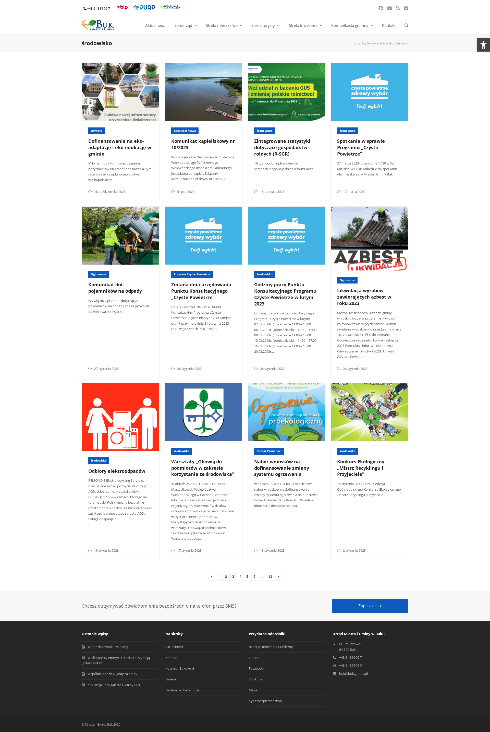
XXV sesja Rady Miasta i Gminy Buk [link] (114, 684)
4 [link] (241, 576)
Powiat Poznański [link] (269, 451)
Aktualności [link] (174, 646)
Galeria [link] (170, 679)
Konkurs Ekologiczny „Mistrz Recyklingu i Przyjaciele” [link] (360, 467)
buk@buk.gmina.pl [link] (353, 673)
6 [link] (255, 576)
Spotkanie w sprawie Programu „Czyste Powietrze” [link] (361, 147)
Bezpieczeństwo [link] (185, 131)
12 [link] (271, 576)
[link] (483, 45)
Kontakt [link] (171, 657)
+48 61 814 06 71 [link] (99, 8)
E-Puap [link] (254, 657)
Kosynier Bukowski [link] (179, 668)
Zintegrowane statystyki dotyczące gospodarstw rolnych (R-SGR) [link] (282, 147)
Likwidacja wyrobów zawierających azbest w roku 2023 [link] (364, 296)
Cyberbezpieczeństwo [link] (265, 701)
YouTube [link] (255, 679)
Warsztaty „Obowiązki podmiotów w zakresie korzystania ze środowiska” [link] (202, 467)
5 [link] (248, 576)
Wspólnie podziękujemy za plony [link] (112, 673)
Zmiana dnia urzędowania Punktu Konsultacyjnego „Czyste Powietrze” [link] (201, 290)
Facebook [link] (256, 668)
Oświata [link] (96, 131)
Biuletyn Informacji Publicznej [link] (271, 646)
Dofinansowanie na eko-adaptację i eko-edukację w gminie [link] (119, 147)
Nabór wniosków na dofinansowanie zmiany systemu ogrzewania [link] (281, 467)
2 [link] (227, 576)
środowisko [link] (385, 43)
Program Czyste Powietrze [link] (192, 274)
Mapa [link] (253, 690)
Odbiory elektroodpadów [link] (116, 471)
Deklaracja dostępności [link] (182, 690)
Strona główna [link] (364, 43)
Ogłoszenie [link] (98, 274)
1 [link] (220, 576)
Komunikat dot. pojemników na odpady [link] (115, 287)
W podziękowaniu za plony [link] (108, 646)
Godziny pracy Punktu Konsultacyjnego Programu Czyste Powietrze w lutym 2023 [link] (285, 293)
